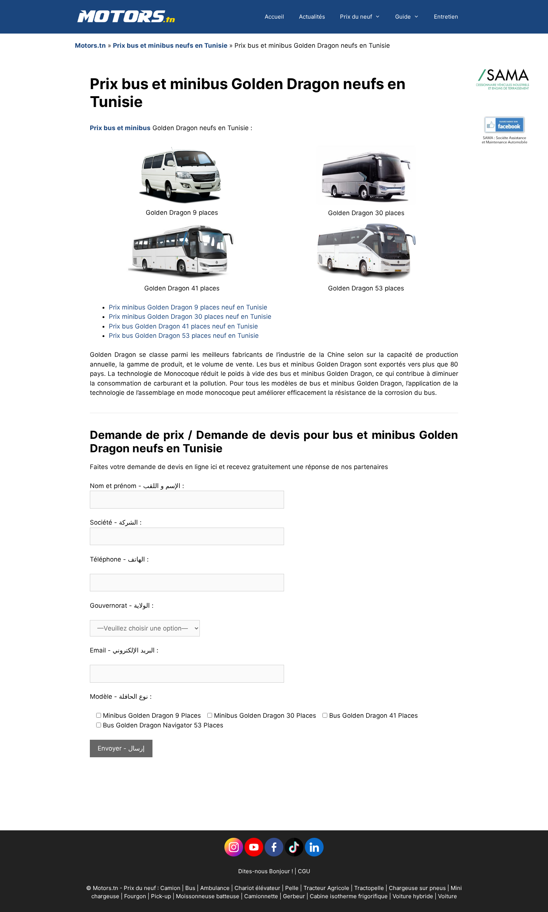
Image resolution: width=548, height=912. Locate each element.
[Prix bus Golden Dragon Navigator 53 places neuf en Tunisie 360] (366, 276)
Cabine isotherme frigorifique (349, 896)
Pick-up (162, 896)
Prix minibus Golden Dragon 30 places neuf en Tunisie (190, 316)
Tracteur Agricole (326, 887)
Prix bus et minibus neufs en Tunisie (170, 45)
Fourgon (136, 896)
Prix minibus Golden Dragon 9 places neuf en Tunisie (188, 307)
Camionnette (262, 896)
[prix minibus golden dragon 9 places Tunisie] (182, 201)
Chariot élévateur (258, 887)
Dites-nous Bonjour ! (265, 871)
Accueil (274, 16)
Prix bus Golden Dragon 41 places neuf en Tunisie (183, 326)
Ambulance (215, 887)
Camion (170, 887)
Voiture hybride (414, 896)
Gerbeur (294, 896)
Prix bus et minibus (120, 128)
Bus (190, 887)
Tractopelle (369, 887)
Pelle (292, 887)
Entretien (446, 16)
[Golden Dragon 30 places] (366, 201)
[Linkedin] (233, 854)
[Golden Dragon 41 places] (182, 276)
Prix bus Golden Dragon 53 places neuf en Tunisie (184, 335)
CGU (304, 871)
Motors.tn (90, 45)
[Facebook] (274, 854)
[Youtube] (254, 854)
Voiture (447, 896)
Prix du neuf (356, 16)
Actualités (312, 16)
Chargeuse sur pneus (418, 887)
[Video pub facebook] (504, 169)
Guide (403, 16)
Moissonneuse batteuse (208, 896)
